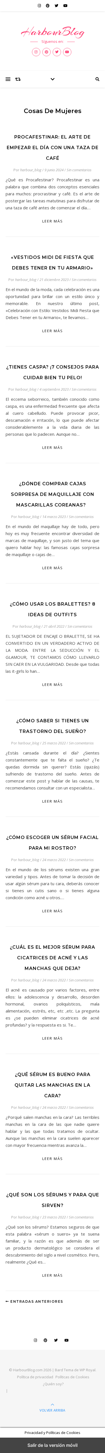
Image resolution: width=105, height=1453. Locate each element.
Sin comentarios (79, 169)
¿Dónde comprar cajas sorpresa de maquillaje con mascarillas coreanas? (52, 494)
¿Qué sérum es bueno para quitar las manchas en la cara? (52, 1085)
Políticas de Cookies (72, 1376)
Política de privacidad (35, 1376)
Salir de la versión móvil (52, 1445)
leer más (52, 221)
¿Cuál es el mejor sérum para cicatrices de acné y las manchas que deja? (52, 958)
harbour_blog (30, 169)
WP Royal (87, 1369)
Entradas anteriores (36, 1301)
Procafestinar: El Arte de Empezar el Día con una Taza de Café (53, 147)
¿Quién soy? (53, 1383)
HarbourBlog (53, 31)
